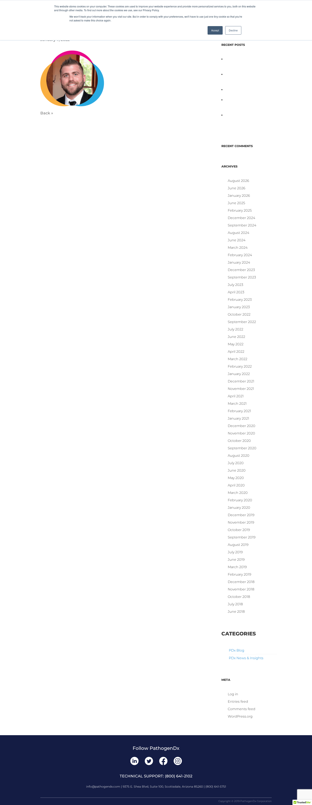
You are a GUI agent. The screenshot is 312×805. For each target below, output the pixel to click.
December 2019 (241, 515)
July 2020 (236, 463)
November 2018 (241, 589)
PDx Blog (236, 650)
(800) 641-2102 (178, 776)
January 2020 (239, 508)
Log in (233, 694)
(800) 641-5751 (215, 786)
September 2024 (242, 225)
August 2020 (238, 456)
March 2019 (237, 567)
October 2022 (239, 314)
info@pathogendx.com (103, 786)
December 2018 (241, 582)
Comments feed (241, 709)
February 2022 (240, 366)
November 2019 (241, 522)
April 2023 (236, 292)
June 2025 (236, 203)
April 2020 (236, 485)
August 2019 (238, 545)
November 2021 (241, 389)
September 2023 (242, 277)
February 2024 (240, 255)
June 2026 (236, 188)
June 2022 (236, 337)
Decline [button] (233, 30)
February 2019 (239, 574)
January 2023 (239, 307)
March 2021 (237, 404)
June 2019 (236, 560)
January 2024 (239, 262)
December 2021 (241, 381)
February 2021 (239, 411)
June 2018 (236, 612)
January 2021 (238, 418)
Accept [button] (215, 30)
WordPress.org (240, 716)
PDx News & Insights (246, 658)
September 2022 (242, 322)
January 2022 (239, 374)
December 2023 (241, 270)
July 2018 (235, 604)
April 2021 (236, 396)
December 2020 (241, 426)
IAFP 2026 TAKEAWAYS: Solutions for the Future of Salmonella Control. (243, 64)
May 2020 (236, 478)
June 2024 (236, 240)
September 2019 (242, 537)
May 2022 (235, 344)
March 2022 (237, 359)
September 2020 (242, 448)
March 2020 (238, 493)
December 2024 (241, 218)
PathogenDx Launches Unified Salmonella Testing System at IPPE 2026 (243, 105)
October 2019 (239, 530)
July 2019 (235, 552)
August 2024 (238, 233)
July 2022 (235, 329)
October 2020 (239, 441)
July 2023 (235, 285)
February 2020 (240, 500)
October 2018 (239, 597)
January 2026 (239, 196)
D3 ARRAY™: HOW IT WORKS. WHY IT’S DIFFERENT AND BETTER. (249, 120)
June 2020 (237, 470)
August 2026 (238, 181)
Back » (46, 113)
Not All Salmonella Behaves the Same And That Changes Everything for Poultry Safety (246, 79)
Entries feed (238, 702)
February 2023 (240, 300)
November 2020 (241, 433)
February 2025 (240, 210)
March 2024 (237, 248)
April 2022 (236, 352)
